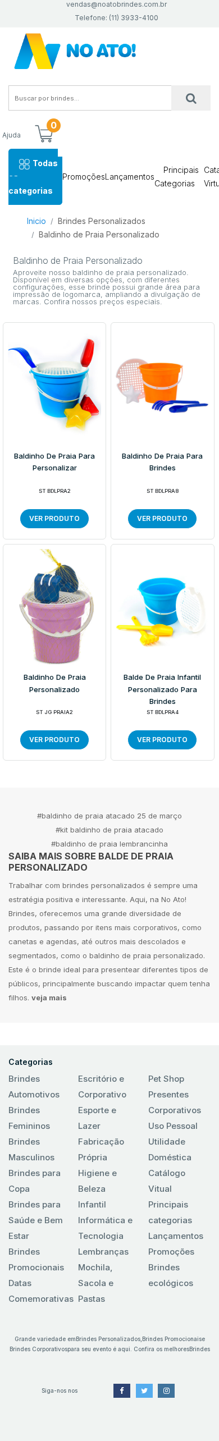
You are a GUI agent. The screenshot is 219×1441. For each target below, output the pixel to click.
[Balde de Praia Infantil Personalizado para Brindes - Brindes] (162, 606)
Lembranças (103, 1251)
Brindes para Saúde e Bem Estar (35, 1220)
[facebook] (121, 1391)
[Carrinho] (44, 135)
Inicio (36, 221)
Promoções (83, 176)
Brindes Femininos (29, 1118)
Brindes (199, 1349)
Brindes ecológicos (170, 1275)
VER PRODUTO (54, 518)
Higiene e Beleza (97, 1181)
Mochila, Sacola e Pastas (95, 1283)
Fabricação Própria (101, 1149)
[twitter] (144, 1391)
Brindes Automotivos (34, 1086)
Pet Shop (166, 1078)
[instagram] (166, 1391)
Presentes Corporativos (174, 1102)
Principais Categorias (176, 176)
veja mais (49, 997)
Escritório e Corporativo (102, 1086)
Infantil (92, 1204)
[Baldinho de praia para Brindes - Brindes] (162, 384)
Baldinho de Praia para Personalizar (54, 462)
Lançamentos (129, 176)
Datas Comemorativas (39, 1291)
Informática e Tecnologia (105, 1228)
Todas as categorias (33, 176)
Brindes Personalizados (101, 221)
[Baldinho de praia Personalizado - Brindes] (54, 606)
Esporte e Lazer (97, 1118)
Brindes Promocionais (36, 1259)
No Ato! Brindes (109, 51)
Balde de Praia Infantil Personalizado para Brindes (162, 689)
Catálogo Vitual (166, 1181)
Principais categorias (170, 1212)
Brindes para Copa (34, 1181)
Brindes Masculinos (31, 1149)
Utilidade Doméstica (169, 1149)
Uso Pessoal (173, 1125)
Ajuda (11, 135)
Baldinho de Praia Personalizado (99, 234)
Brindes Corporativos (38, 1349)
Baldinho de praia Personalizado (55, 683)
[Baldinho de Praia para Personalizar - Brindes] (54, 384)
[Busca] (191, 98)
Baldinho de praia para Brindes (162, 462)
